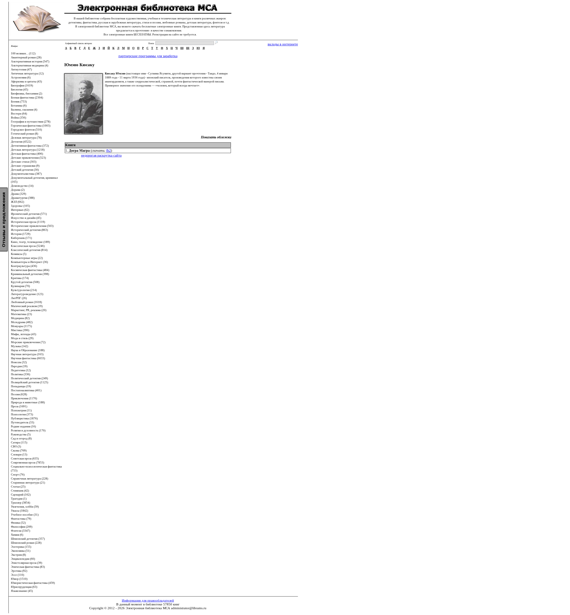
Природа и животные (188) (28, 402)
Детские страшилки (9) (25, 165)
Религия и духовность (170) (28, 430)
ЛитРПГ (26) (19, 298)
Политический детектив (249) (29, 378)
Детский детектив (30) (25, 169)
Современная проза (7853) (27, 462)
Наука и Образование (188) (28, 350)
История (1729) (20, 234)
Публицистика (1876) (24, 418)
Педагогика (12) (21, 370)
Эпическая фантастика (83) (28, 566)
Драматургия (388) (23, 197)
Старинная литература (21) (28, 482)
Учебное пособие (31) (25, 514)
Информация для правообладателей (148, 600)
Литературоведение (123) (27, 294)
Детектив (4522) (21, 141)
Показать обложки (216, 137)
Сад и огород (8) (21, 438)
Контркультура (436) (24, 266)
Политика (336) (20, 374)
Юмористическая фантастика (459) (33, 582)
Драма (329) (18, 193)
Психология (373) (22, 414)
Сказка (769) (18, 450)
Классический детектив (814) (29, 250)
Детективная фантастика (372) (30, 145)
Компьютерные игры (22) (27, 258)
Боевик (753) (19, 101)
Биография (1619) (22, 85)
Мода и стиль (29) (22, 338)
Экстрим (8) (18, 554)
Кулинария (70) (20, 286)
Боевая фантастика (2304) (27, 97)
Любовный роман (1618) (26, 302)
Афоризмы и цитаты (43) (26, 81)
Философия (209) (21, 526)
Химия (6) (17, 534)
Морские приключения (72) (28, 342)
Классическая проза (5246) (28, 246)
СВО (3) (16, 446)
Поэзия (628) (19, 394)
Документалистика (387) (26, 173)
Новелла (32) (19, 362)
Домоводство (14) (22, 185)
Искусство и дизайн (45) (26, 217)
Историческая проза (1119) (28, 221)
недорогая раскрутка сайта (101, 155)
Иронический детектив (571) (29, 213)
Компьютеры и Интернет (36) (29, 262)
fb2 (108, 150)
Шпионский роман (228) (26, 542)
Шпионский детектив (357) (28, 538)
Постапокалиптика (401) (26, 390)
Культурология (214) (24, 290)
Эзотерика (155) (21, 546)
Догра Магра (79, 150)
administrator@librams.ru (188, 608)
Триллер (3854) (20, 502)
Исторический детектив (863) (29, 230)
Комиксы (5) (18, 254)
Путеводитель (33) (22, 422)
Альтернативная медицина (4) (29, 65)
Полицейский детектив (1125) (29, 382)
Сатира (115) (19, 442)
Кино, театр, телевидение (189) (30, 242)
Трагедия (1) (18, 498)
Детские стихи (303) (23, 161)
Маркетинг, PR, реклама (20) (28, 310)
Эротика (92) (19, 570)
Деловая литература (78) (26, 137)
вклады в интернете (283, 44)
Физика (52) (18, 522)
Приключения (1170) (24, 398)
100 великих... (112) (23, 53)
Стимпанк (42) (20, 490)
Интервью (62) (20, 209)
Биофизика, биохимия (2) (26, 93)
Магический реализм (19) (27, 306)
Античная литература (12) (27, 73)
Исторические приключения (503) (32, 226)
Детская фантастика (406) (27, 153)
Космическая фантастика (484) (30, 270)
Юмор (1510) (19, 578)
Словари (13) (19, 454)
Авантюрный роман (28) (26, 57)
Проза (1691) (19, 406)
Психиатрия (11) (21, 410)
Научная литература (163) (27, 354)
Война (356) (18, 117)
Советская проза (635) (25, 458)
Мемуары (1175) (21, 326)
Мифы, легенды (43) (23, 334)
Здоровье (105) (20, 205)
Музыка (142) (19, 346)
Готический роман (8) (24, 133)
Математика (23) (21, 314)
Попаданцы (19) (21, 386)
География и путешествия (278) (30, 121)
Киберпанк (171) (21, 238)
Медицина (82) (20, 318)
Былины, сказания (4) (24, 109)
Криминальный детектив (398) (30, 274)
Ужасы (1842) (19, 510)
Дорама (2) (17, 189)
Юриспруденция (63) (24, 586)
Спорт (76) (17, 474)
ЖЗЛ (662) (17, 201)
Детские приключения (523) (28, 157)
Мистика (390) (20, 330)
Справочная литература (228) (29, 478)
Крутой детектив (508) (25, 282)
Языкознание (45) (22, 590)
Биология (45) (19, 89)
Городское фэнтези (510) (26, 129)
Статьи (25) (18, 486)
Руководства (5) (21, 434)
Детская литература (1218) (28, 149)
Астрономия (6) (21, 77)
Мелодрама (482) (22, 322)
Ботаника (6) (18, 105)
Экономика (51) (20, 550)
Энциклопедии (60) (23, 558)
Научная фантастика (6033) (28, 358)
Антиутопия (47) (21, 69)
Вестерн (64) (19, 113)
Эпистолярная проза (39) (26, 562)
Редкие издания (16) (23, 426)
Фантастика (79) (21, 518)
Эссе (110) (17, 574)
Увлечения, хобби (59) (25, 506)
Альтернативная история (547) (30, 61)
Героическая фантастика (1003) (30, 125)
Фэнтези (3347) (20, 530)
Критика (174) (20, 278)
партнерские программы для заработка (147, 56)
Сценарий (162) (21, 494)
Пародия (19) (19, 366)
